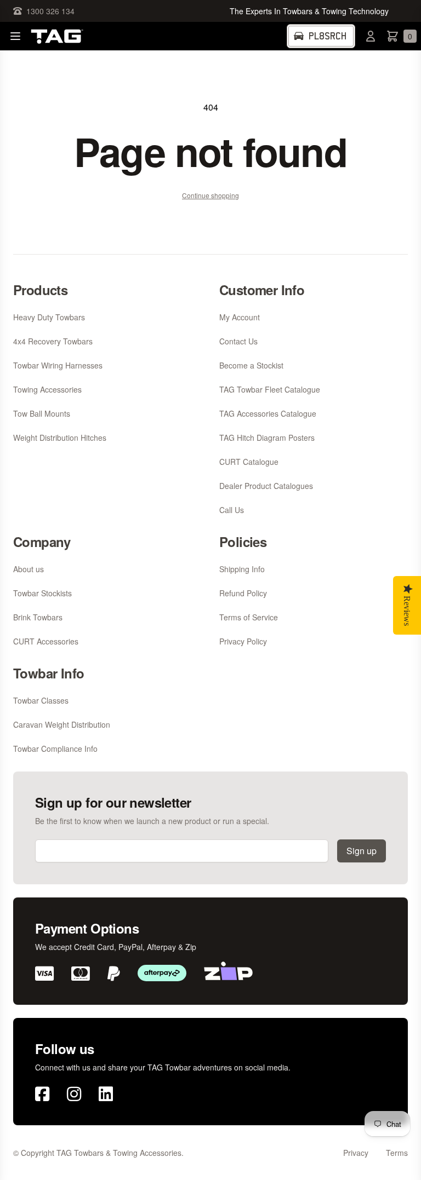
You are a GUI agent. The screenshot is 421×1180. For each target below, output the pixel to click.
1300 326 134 (50, 10)
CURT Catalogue (248, 461)
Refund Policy (243, 593)
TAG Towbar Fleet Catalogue (269, 389)
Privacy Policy (243, 641)
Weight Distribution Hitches (59, 437)
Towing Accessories (47, 389)
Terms (397, 1152)
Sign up (361, 850)
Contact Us (238, 341)
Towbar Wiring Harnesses (58, 365)
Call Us (231, 509)
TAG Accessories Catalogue (267, 413)
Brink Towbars (37, 617)
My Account (239, 317)
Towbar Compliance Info (55, 748)
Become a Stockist (251, 365)
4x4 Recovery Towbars (53, 341)
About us (28, 568)
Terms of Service (248, 617)
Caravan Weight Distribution (61, 724)
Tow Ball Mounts (41, 413)
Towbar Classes (41, 700)
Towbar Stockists (42, 593)
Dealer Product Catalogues (266, 485)
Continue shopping (210, 195)
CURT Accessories (45, 641)
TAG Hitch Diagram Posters (267, 437)
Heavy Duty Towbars (49, 317)
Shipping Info (242, 568)
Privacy (355, 1152)
